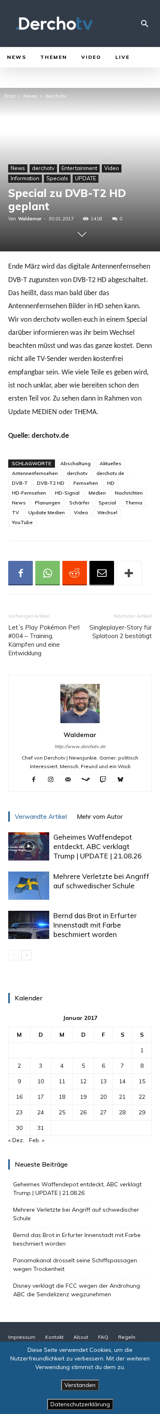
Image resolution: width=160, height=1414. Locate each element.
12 (83, 1081)
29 (142, 1112)
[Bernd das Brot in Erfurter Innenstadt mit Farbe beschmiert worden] (28, 925)
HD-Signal (67, 493)
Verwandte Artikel (41, 816)
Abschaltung (75, 463)
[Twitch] (106, 780)
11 (62, 1081)
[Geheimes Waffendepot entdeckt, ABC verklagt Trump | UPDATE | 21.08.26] (28, 846)
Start (10, 96)
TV (15, 512)
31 (40, 1128)
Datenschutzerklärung (80, 1404)
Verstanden (80, 1385)
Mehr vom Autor (100, 816)
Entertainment (79, 168)
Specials (57, 178)
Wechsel (107, 512)
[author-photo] (80, 723)
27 (103, 1112)
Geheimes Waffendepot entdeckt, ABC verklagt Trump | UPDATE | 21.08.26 (97, 846)
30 (19, 1128)
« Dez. (16, 1140)
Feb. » (36, 1140)
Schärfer (79, 503)
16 (19, 1096)
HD (110, 483)
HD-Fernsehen (29, 493)
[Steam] (89, 780)
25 (62, 1112)
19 (83, 1096)
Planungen (47, 503)
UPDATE (85, 178)
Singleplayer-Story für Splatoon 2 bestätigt (120, 631)
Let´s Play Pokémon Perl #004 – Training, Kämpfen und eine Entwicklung (44, 640)
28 (122, 1112)
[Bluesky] (123, 780)
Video (111, 168)
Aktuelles (110, 463)
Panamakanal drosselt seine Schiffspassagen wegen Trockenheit (75, 1265)
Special (107, 503)
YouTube (22, 522)
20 (103, 1096)
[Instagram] (54, 780)
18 (62, 1096)
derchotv (55, 96)
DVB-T (20, 483)
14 (122, 1081)
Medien (97, 493)
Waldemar (29, 219)
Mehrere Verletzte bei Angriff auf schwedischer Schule (76, 1214)
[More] (129, 573)
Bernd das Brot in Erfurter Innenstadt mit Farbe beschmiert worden (95, 925)
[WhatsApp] (47, 573)
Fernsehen (85, 483)
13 (103, 1081)
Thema (133, 503)
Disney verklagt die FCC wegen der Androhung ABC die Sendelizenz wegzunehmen (76, 1290)
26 (83, 1112)
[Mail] (71, 780)
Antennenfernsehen (35, 473)
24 (40, 1112)
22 (142, 1096)
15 (142, 1081)
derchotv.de (110, 473)
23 (19, 1112)
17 (40, 1096)
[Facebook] (20, 573)
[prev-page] (13, 955)
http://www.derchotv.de (80, 746)
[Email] (101, 573)
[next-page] (26, 955)
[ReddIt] (74, 573)
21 (122, 1096)
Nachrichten (129, 493)
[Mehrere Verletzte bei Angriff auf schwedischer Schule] (28, 886)
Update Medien (46, 512)
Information (25, 178)
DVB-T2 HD (50, 483)
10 (40, 1081)
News (30, 96)
